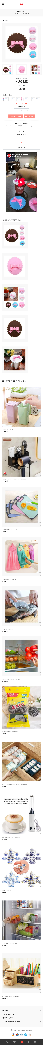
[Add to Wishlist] (40, 423)
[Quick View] (40, 425)
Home (16, 14)
